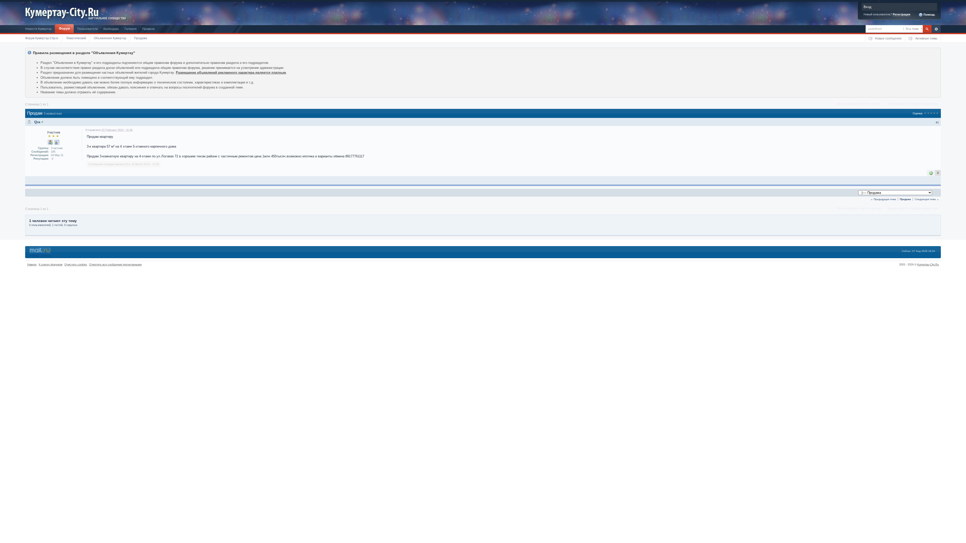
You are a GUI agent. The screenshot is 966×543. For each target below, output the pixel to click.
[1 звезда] (925, 113)
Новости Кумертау (38, 28)
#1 (937, 122)
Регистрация (901, 14)
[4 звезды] (934, 113)
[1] (931, 173)
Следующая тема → (927, 199)
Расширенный (936, 29)
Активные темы (926, 38)
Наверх (32, 264)
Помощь (929, 14)
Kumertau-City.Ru (928, 264)
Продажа (905, 199)
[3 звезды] (931, 113)
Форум (64, 28)
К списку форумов (50, 264)
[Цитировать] (57, 142)
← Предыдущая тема (883, 199)
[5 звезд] (937, 113)
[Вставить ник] (50, 142)
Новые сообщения (888, 38)
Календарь (111, 28)
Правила (148, 28)
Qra (37, 122)
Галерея (131, 28)
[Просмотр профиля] (42, 122)
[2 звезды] (928, 113)
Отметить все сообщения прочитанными (115, 264)
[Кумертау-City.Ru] (64, 12)
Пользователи (87, 28)
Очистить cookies (75, 264)
